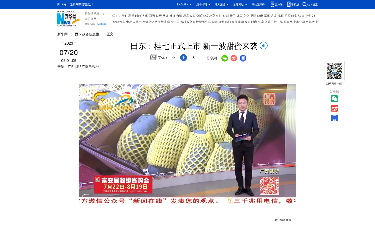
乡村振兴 (186, 21)
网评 (166, 15)
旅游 (221, 21)
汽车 (122, 21)
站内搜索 (312, 4)
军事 (267, 15)
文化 (246, 15)
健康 (260, 15)
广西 (74, 33)
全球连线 (202, 15)
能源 (228, 21)
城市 (215, 21)
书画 (253, 15)
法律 (301, 15)
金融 (116, 21)
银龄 (196, 21)
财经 (159, 15)
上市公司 (299, 21)
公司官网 (90, 18)
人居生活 (139, 21)
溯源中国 (205, 21)
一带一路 (277, 21)
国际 (152, 15)
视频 (281, 15)
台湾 (179, 15)
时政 (138, 15)
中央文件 (311, 15)
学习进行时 (120, 15)
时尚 (254, 21)
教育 (212, 15)
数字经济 (161, 21)
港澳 (172, 15)
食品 (129, 21)
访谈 (274, 15)
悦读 (261, 21)
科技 (219, 15)
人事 (145, 15)
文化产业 (312, 21)
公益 (267, 21)
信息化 (149, 21)
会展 (235, 21)
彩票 (241, 21)
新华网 (62, 33)
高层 (131, 15)
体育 (240, 15)
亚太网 (288, 21)
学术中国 (173, 21)
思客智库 (189, 15)
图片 (288, 15)
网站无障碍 (258, 4)
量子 (233, 15)
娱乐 (248, 21)
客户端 (279, 4)
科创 (226, 15)
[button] (86, 201)
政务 (294, 15)
